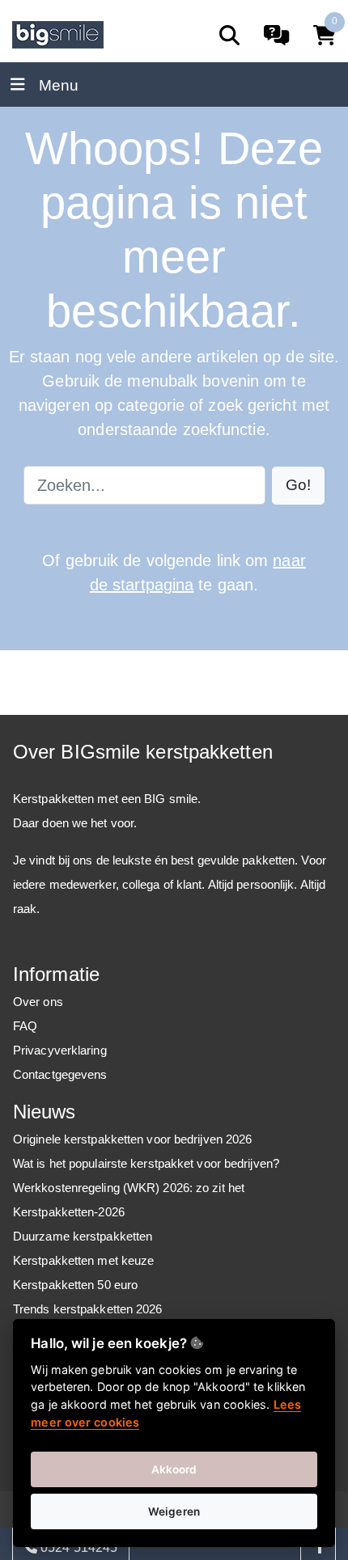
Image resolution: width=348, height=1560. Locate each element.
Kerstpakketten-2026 (69, 1212)
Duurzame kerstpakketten (82, 1236)
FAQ (25, 1026)
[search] (229, 35)
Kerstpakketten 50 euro (75, 1285)
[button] (298, 486)
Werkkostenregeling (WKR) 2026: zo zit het (128, 1187)
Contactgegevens (60, 1074)
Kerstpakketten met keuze (83, 1260)
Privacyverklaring (60, 1050)
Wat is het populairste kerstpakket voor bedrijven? (146, 1163)
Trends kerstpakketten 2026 (88, 1309)
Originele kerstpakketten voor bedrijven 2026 (132, 1139)
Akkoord (174, 1469)
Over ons (38, 1001)
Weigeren (174, 1511)
